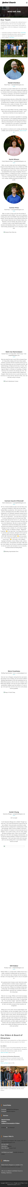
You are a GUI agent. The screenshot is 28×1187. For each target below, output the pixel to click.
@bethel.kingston (11, 1111)
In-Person (3, 1127)
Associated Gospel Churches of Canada (11, 1166)
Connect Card (12, 1148)
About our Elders (4, 1052)
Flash (25, 1183)
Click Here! (23, 32)
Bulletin (10, 1146)
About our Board (4, 1063)
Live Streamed (11, 1127)
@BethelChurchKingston (12, 1109)
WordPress (19, 1184)
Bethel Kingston (11, 1183)
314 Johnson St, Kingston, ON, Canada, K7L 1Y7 (13, 1140)
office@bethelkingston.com (8, 1142)
